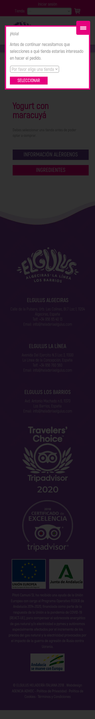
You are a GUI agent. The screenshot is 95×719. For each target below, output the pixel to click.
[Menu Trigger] (83, 28)
